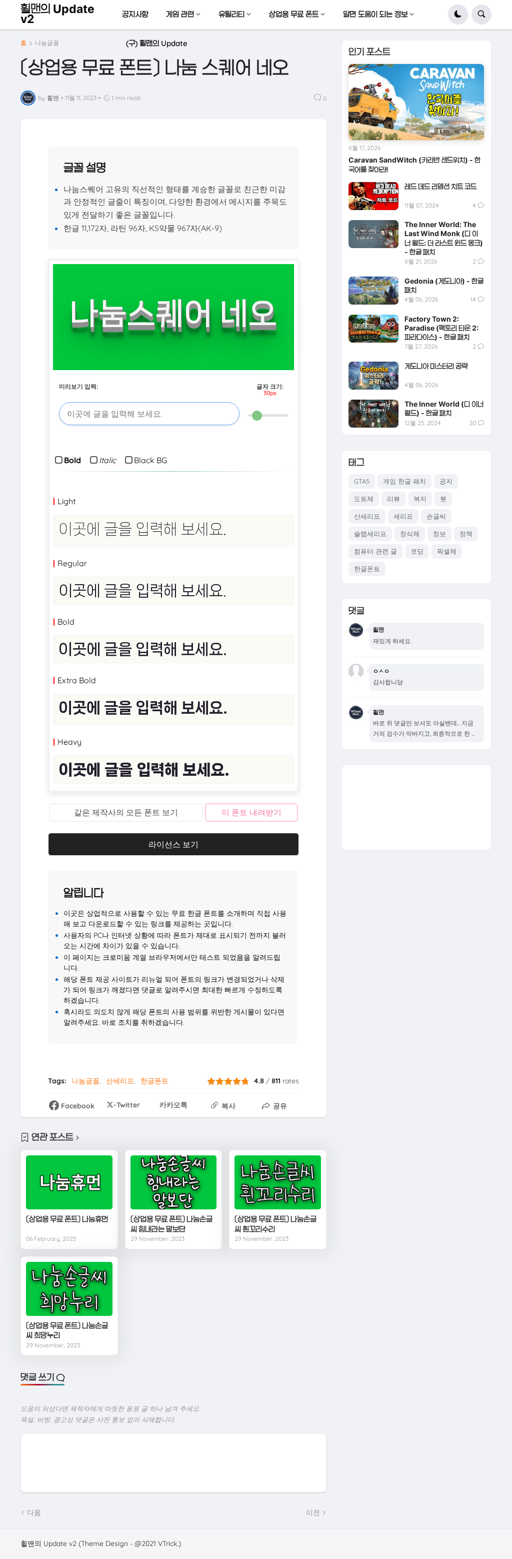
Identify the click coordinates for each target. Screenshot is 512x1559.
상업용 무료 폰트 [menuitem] (293, 14)
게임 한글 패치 (404, 481)
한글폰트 (154, 1080)
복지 (420, 499)
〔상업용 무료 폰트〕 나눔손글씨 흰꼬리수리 (275, 1224)
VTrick (167, 1543)
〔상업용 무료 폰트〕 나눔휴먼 (67, 1219)
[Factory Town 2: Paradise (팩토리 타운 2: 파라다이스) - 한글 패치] (373, 329)
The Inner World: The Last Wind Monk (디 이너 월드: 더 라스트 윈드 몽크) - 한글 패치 (443, 238)
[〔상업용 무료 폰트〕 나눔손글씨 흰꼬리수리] (277, 1182)
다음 (34, 1512)
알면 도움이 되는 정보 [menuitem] (375, 14)
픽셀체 (446, 551)
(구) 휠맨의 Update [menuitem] (157, 43)
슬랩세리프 (370, 534)
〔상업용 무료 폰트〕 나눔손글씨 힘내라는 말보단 (171, 1224)
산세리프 (120, 1080)
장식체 (410, 534)
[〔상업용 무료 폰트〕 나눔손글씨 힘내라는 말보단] (173, 1182)
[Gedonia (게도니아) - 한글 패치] (373, 291)
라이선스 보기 (173, 844)
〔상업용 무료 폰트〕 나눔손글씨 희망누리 (67, 1330)
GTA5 (362, 481)
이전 (313, 1512)
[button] (458, 15)
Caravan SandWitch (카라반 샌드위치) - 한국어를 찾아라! (414, 164)
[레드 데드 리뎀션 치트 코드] (373, 196)
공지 (446, 481)
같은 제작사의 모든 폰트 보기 (126, 812)
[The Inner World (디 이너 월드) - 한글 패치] (373, 414)
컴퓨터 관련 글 (375, 551)
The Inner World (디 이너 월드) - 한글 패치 (444, 408)
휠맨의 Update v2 (57, 14)
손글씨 (436, 516)
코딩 (417, 551)
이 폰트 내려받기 (252, 812)
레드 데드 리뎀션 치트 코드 (440, 186)
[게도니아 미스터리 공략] (373, 376)
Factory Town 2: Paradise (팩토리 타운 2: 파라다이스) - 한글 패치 (441, 328)
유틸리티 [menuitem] (231, 14)
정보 (439, 534)
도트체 (364, 499)
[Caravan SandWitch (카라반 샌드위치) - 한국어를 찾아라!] (416, 102)
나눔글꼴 (47, 43)
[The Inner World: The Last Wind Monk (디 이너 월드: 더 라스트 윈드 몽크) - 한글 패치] (373, 234)
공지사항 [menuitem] (135, 14)
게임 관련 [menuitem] (180, 14)
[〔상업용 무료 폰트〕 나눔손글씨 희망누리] (69, 1289)
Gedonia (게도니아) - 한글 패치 (444, 285)
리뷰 (393, 499)
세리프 (403, 516)
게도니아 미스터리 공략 (436, 366)
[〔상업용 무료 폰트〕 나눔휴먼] (69, 1182)
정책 (466, 534)
